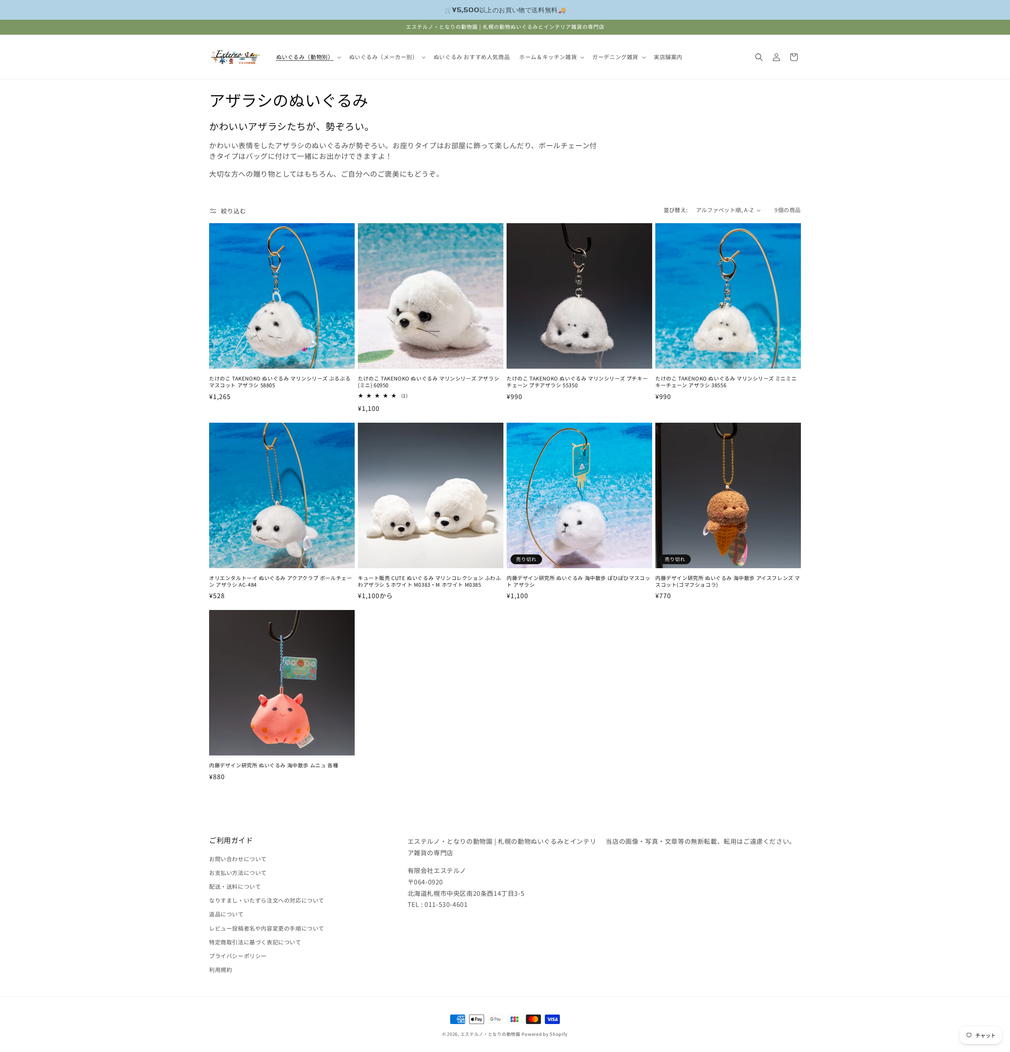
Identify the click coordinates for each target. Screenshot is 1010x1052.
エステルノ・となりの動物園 (490, 1034)
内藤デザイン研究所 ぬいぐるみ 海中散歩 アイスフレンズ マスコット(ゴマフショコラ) (727, 581)
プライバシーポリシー (238, 955)
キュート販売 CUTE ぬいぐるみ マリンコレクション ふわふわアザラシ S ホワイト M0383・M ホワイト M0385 (429, 581)
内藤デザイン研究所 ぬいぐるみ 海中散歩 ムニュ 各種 (273, 765)
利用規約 (220, 969)
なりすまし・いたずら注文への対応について (266, 900)
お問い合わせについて (238, 858)
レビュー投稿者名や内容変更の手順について (266, 928)
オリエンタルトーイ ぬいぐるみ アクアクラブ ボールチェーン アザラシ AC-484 (280, 581)
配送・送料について (235, 886)
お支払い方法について (238, 872)
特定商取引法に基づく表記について (255, 942)
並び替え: (676, 210)
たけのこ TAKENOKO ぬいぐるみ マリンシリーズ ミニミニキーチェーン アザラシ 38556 (726, 382)
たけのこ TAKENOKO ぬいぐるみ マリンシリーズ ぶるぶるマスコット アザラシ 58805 (279, 382)
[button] (307, 56)
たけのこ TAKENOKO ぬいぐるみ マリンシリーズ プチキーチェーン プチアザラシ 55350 (577, 382)
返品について (226, 914)
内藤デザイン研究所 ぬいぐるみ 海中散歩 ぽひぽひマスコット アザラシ (578, 581)
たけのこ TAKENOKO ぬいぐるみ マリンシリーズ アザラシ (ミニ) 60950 (428, 382)
